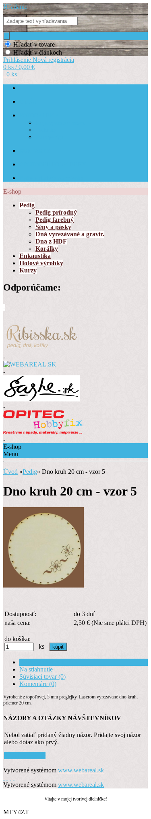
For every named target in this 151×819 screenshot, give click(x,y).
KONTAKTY (34, 151)
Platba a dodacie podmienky (51, 178)
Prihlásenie (18, 59)
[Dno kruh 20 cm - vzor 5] (45, 585)
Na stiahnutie (36, 669)
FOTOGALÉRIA (39, 116)
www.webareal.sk (81, 770)
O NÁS (27, 102)
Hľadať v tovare (34, 44)
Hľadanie (15, 6)
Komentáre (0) (37, 683)
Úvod (10, 471)
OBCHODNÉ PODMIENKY (52, 165)
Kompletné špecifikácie (49, 662)
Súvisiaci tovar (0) (42, 676)
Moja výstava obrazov (60, 123)
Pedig (30, 471)
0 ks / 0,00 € (19, 66)
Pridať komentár (25, 755)
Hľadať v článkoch (37, 52)
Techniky (45, 130)
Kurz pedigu (49, 137)
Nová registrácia (53, 59)
